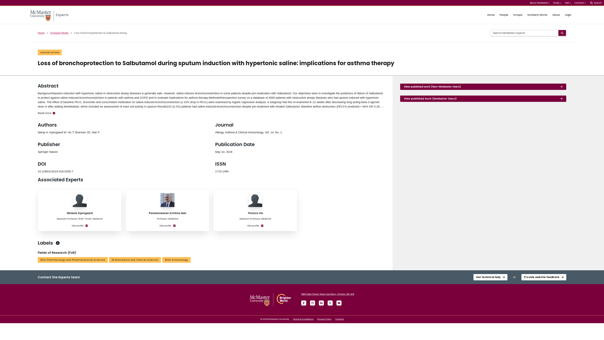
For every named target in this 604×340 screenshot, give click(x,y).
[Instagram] (312, 303)
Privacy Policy (324, 319)
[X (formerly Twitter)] (330, 303)
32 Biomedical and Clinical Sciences (135, 259)
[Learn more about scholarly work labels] (58, 243)
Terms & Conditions (303, 319)
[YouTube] (338, 303)
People (504, 15)
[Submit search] (562, 33)
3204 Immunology (176, 259)
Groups (517, 15)
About (556, 15)
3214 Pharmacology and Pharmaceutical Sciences (72, 259)
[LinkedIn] (321, 303)
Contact (339, 319)
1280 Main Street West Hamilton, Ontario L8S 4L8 (327, 294)
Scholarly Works (537, 15)
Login (568, 15)
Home (491, 15)
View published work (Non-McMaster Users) (432, 86)
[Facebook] (303, 303)
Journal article (49, 52)
